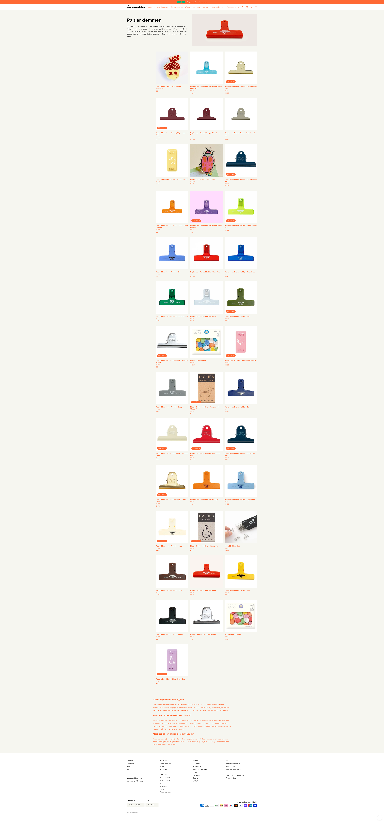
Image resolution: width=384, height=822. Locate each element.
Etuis (162, 789)
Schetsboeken (165, 764)
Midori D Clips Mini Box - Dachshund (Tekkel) (204, 408)
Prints (162, 783)
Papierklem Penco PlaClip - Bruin (169, 590)
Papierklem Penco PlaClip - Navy (237, 407)
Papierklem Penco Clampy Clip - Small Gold (171, 501)
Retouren (130, 784)
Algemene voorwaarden (235, 775)
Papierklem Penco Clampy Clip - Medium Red (172, 134)
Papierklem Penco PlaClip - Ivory (169, 546)
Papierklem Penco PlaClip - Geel (237, 590)
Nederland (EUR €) (134, 805)
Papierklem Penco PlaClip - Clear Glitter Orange (172, 227)
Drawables (135, 812)
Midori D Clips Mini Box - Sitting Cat (204, 546)
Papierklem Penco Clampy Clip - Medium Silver (172, 361)
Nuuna (195, 772)
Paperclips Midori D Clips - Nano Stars (171, 179)
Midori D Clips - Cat (232, 546)
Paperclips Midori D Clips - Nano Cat (170, 679)
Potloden (163, 769)
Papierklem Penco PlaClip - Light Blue (240, 500)
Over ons (130, 764)
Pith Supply (197, 775)
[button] (203, 7)
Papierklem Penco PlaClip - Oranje (204, 500)
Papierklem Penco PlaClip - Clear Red (205, 272)
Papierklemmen (166, 792)
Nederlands (151, 805)
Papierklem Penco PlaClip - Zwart (169, 635)
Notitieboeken (165, 777)
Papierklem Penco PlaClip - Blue (169, 272)
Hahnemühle (197, 766)
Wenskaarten (165, 786)
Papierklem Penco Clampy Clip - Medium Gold (241, 88)
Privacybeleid (231, 778)
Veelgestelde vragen (134, 778)
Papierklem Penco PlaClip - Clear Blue (240, 272)
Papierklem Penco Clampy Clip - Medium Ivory (172, 454)
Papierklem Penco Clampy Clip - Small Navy (240, 454)
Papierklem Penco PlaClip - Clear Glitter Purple (206, 227)
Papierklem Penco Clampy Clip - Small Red (205, 134)
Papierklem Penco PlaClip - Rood (203, 590)
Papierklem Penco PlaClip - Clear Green (172, 316)
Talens (195, 778)
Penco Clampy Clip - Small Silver (203, 635)
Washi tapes (164, 766)
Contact (130, 772)
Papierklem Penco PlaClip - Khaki (238, 316)
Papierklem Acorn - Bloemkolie (168, 87)
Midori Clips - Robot (198, 360)
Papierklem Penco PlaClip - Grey (169, 407)
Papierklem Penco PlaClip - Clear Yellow (241, 226)
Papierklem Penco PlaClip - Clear (203, 316)
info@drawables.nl (233, 764)
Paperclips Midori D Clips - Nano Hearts (240, 360)
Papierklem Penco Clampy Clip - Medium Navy (241, 180)
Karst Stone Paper (200, 769)
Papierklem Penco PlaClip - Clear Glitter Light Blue (206, 88)
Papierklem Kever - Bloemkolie (202, 179)
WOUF (195, 781)
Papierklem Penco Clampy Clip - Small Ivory (240, 134)
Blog (128, 766)
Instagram (130, 769)
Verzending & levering (135, 781)
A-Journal (196, 764)
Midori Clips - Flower (233, 635)
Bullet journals (165, 780)
